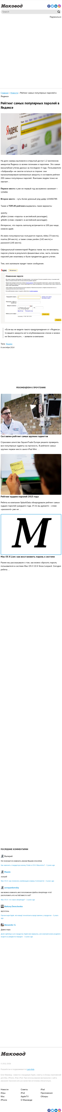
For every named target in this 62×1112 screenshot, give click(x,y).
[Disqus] (31, 618)
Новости (5, 1089)
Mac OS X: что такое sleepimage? (13, 900)
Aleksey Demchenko (13, 906)
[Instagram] (59, 6)
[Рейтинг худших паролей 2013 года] (31, 474)
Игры (3, 1093)
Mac (3, 1096)
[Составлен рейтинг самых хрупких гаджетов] (31, 414)
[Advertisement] (31, 53)
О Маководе (26, 1100)
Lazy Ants (30, 1069)
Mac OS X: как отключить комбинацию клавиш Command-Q (22, 881)
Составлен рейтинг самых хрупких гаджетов (24, 436)
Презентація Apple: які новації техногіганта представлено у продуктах (26, 915)
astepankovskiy (11, 887)
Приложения (47, 1093)
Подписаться (55, 17)
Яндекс (9, 344)
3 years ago (50, 865)
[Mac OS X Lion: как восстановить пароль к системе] (31, 534)
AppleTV (25, 1096)
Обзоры (44, 1096)
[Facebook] (48, 6)
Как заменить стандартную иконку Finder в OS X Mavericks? (23, 865)
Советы (24, 1089)
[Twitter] (52, 6)
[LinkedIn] (55, 6)
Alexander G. (10, 925)
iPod (23, 1093)
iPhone (4, 1100)
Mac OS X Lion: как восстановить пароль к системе (28, 556)
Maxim (7, 872)
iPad (43, 1089)
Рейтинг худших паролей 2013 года (20, 496)
